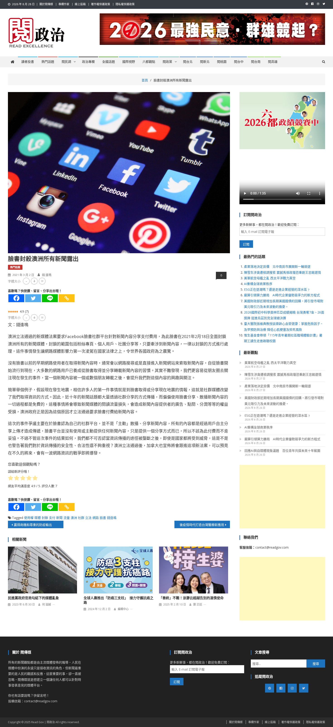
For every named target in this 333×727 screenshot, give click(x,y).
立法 (88, 517)
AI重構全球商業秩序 (258, 284)
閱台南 (256, 61)
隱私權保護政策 (125, 4)
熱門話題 (47, 61)
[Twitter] (33, 298)
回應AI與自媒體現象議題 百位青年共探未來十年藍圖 (282, 450)
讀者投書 (27, 61)
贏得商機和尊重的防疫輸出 (33, 525)
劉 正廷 (197, 604)
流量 (66, 517)
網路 (95, 517)
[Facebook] (16, 298)
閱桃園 (222, 61)
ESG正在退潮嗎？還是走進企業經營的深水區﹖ (277, 289)
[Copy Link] (67, 298)
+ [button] (34, 281)
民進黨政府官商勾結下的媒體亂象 (33, 598)
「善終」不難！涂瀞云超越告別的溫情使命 (191, 598)
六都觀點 (148, 61)
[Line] (50, 298)
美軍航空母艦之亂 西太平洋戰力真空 (270, 278)
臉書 (103, 517)
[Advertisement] (282, 496)
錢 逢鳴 (46, 275)
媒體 (37, 517)
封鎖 (45, 517)
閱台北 (188, 61)
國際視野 (128, 61)
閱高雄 (273, 61)
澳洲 (74, 517)
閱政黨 (167, 61)
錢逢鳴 (111, 517)
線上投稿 (80, 4)
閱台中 (239, 61)
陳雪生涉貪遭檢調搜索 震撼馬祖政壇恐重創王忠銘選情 (282, 272)
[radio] (10, 478)
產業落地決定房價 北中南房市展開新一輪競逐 (277, 266)
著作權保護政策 (100, 4)
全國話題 (108, 61)
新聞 (59, 517)
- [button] (26, 281)
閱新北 (205, 61)
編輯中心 (123, 609)
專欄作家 (63, 4)
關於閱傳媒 (46, 4)
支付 (52, 517)
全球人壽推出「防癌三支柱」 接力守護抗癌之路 (118, 600)
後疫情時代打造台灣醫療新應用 (202, 525)
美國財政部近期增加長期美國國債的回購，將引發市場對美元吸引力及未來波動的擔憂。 (284, 401)
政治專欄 (88, 61)
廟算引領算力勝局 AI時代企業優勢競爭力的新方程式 (282, 295)
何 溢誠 (46, 604)
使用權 (29, 517)
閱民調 (66, 61)
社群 (81, 517)
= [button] (42, 281)
